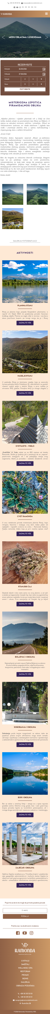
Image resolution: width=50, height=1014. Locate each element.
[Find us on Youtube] (17, 7)
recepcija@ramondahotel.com (32, 3)
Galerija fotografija (24, 241)
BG (32, 7)
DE (26, 7)
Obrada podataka (25, 986)
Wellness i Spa (25, 968)
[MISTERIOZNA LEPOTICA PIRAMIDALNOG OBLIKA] (6, 13)
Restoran (25, 971)
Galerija (25, 982)
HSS (34, 1012)
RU (35, 7)
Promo (25, 975)
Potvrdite (25, 89)
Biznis (25, 979)
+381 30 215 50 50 (14, 3)
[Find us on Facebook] (14, 7)
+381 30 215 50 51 (26, 997)
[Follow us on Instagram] (20, 7)
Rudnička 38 (26, 1003)
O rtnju (25, 961)
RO (29, 7)
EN (23, 7)
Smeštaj (25, 964)
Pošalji (25, 916)
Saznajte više (25, 323)
